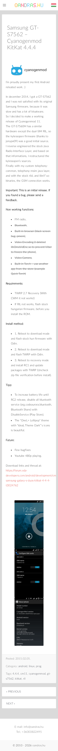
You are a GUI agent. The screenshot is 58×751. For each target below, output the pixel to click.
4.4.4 (16, 673)
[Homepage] (29, 5)
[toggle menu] (4, 5)
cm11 (23, 673)
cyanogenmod (37, 673)
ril (24, 678)
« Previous (13, 691)
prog (38, 666)
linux (31, 666)
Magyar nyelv (53, 5)
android (22, 666)
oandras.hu (38, 745)
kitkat (18, 678)
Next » (10, 703)
